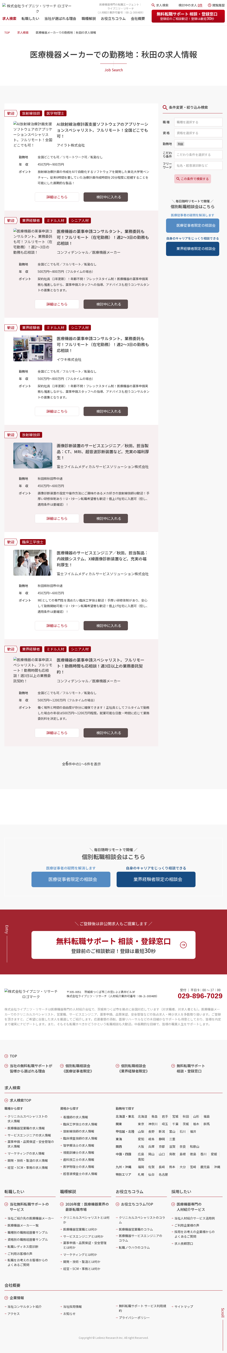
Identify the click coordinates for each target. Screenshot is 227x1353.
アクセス (14, 1313)
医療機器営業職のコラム (136, 1229)
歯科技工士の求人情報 (78, 1159)
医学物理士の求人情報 (78, 1166)
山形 (196, 1116)
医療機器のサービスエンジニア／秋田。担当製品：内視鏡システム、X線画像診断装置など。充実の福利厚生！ (103, 558)
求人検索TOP (20, 1100)
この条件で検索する (195, 178)
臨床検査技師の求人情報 (80, 1138)
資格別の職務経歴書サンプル (28, 1239)
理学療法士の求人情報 (78, 1145)
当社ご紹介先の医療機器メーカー (31, 1218)
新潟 (162, 1131)
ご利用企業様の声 (186, 1225)
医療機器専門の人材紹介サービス (191, 1206)
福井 (193, 1131)
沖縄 (217, 1167)
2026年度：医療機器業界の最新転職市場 (87, 1206)
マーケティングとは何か (80, 1254)
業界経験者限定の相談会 (195, 248)
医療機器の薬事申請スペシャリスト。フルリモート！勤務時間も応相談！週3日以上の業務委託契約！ (100, 666)
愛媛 (214, 1154)
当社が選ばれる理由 (60, 18)
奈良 (183, 1146)
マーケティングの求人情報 (26, 1153)
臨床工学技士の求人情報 (80, 1124)
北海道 (142, 1116)
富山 (172, 1131)
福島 (207, 1116)
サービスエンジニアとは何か (83, 1236)
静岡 (162, 1139)
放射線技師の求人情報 (78, 1131)
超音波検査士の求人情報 (80, 1173)
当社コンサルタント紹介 (25, 1306)
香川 (203, 1154)
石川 (183, 1131)
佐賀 (151, 1167)
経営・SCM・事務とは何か (81, 1268)
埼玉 (165, 1124)
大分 (183, 1167)
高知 (141, 1159)
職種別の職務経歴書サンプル (28, 1232)
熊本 (172, 1167)
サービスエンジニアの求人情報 (29, 1135)
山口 (162, 1154)
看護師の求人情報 (75, 1117)
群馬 (207, 1124)
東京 (141, 1124)
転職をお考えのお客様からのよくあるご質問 (28, 1262)
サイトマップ (183, 1306)
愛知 (141, 1139)
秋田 (186, 1116)
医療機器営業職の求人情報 (26, 1128)
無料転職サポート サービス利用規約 (142, 1308)
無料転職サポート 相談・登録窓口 (187, 16)
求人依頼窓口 (183, 1243)
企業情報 (17, 1297)
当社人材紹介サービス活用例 (194, 1218)
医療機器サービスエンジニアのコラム (140, 1238)
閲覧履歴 (218, 5)
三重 (172, 1139)
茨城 (186, 1124)
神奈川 (153, 1124)
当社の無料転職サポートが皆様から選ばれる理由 (31, 1068)
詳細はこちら (57, 196)
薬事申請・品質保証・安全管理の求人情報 (31, 1143)
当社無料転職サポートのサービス (29, 1206)
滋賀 (172, 1146)
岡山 (151, 1154)
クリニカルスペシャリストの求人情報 (28, 1118)
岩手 (165, 1116)
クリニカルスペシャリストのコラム (142, 1219)
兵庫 (151, 1146)
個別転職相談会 (78, 1068)
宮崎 (193, 1167)
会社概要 (138, 18)
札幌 (141, 1174)
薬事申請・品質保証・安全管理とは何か (85, 1245)
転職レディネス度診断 (23, 1246)
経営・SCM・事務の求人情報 (28, 1167)
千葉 (175, 1124)
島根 (183, 1154)
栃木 (196, 1124)
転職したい (30, 18)
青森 (154, 1116)
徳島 (193, 1154)
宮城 (175, 1116)
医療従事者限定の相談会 (195, 225)
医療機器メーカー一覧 (23, 1225)
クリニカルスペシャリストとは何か (86, 1219)
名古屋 (163, 1174)
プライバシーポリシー (134, 1317)
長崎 (162, 1167)
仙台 (151, 1174)
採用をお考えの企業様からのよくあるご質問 (194, 1234)
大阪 (141, 1146)
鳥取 (172, 1154)
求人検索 (9, 18)
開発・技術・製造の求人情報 (28, 1160)
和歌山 (194, 1146)
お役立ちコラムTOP (137, 1204)
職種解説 (89, 18)
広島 (141, 1154)
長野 (151, 1131)
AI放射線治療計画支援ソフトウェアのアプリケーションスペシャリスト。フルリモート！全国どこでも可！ (102, 130)
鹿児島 (205, 1167)
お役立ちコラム (113, 18)
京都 (162, 1146)
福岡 (141, 1167)
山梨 (141, 1131)
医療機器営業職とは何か (80, 1229)
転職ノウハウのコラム (134, 1247)
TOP (7, 32)
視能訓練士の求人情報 (78, 1152)
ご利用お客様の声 (20, 1253)
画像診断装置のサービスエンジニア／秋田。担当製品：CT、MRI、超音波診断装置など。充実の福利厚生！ (103, 451)
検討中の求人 (190, 5)
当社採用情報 (72, 1306)
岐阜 (151, 1139)
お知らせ (69, 1313)
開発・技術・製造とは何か (81, 1261)
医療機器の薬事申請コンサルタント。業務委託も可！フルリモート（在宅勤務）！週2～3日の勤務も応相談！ (103, 237)
